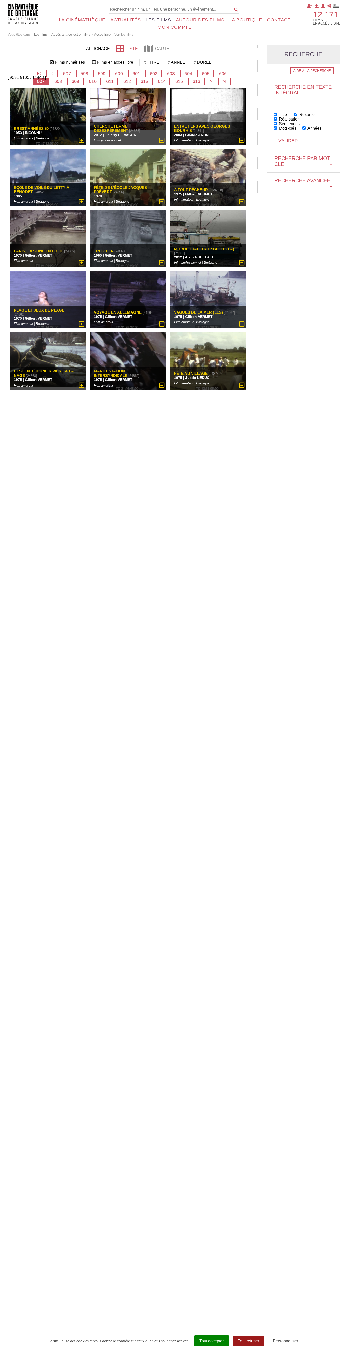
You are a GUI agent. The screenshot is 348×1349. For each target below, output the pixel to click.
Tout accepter (211, 1341)
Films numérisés (70, 62)
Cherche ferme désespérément (111, 128)
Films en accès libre (115, 62)
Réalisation (289, 119)
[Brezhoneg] (336, 6)
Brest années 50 (31, 128)
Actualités (125, 19)
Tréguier (104, 251)
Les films (158, 19)
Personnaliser (285, 1341)
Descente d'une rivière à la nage (44, 373)
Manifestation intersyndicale (110, 373)
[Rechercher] (236, 10)
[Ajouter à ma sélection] (81, 140)
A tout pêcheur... (192, 190)
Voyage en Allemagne (118, 312)
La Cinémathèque (82, 19)
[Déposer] (316, 6)
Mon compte (175, 27)
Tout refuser (248, 1341)
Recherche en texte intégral (303, 89)
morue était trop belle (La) (204, 249)
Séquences (289, 124)
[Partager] (329, 6)
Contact (278, 19)
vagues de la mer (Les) (198, 312)
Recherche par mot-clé (303, 161)
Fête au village (191, 373)
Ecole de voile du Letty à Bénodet (41, 189)
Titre (282, 114)
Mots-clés (287, 128)
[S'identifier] (323, 6)
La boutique (245, 19)
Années (314, 128)
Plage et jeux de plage (39, 310)
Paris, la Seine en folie (38, 251)
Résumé (306, 114)
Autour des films (200, 19)
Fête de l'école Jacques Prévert (120, 189)
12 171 (325, 14)
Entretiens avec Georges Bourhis (202, 128)
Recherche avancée (303, 183)
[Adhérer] (309, 6)
